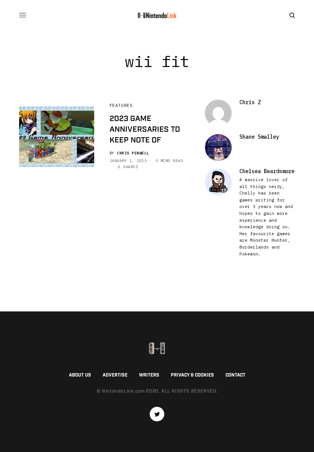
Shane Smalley (259, 136)
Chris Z (250, 102)
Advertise (115, 375)
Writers (149, 375)
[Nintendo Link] (157, 15)
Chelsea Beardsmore (266, 171)
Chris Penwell (133, 153)
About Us (80, 375)
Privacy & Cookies (192, 375)
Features (121, 105)
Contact (235, 375)
